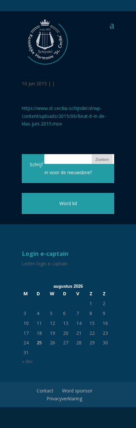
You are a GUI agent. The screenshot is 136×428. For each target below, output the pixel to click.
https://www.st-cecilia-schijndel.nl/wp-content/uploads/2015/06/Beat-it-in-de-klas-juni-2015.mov (64, 116)
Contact (45, 391)
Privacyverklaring (64, 398)
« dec (27, 361)
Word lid (68, 203)
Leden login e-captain (45, 263)
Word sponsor (77, 391)
